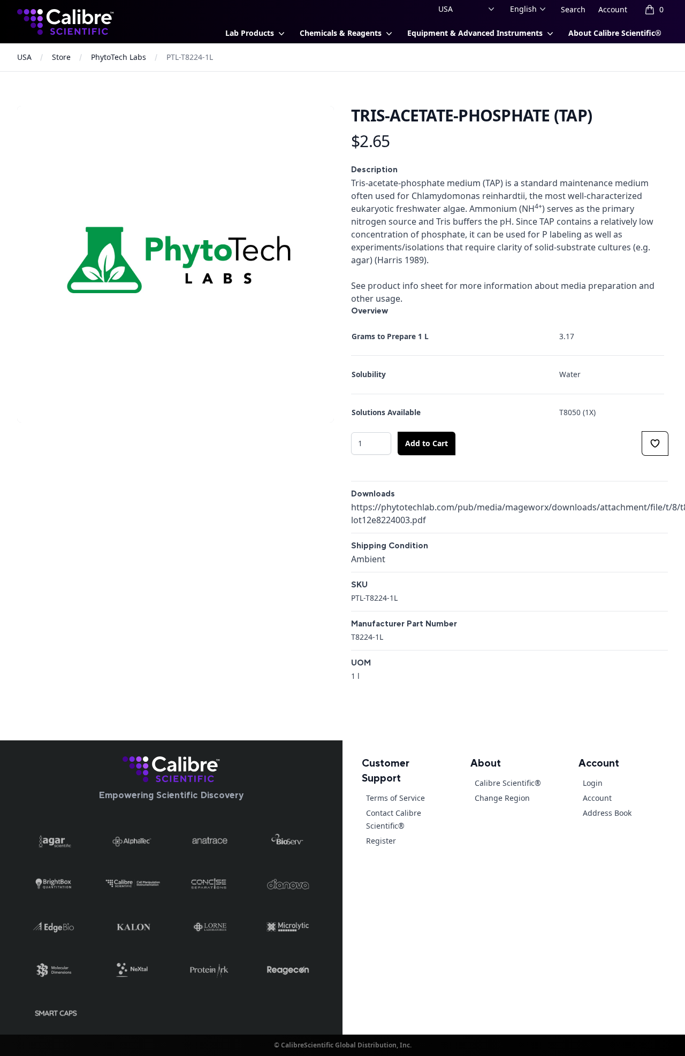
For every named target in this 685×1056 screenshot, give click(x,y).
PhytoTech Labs (118, 57)
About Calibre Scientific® (614, 33)
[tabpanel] (175, 264)
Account (612, 9)
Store (61, 57)
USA (24, 57)
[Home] (171, 769)
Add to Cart (426, 443)
